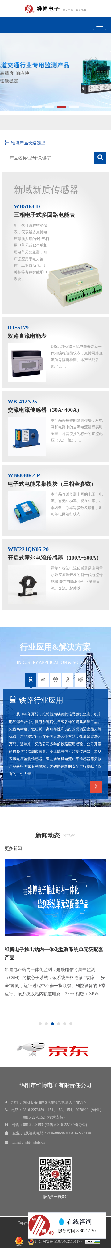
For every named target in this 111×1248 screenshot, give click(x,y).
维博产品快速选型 (27, 143)
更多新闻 (13, 848)
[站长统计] (92, 1241)
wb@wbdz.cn (34, 1142)
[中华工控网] (62, 1046)
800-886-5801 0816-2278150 (69, 1133)
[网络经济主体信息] (19, 1241)
